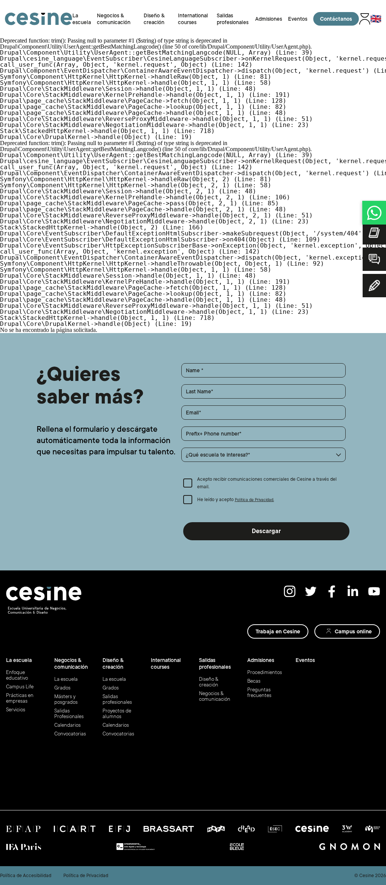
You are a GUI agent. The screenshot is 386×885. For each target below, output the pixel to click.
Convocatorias (70, 734)
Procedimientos (264, 672)
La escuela (66, 679)
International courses (166, 663)
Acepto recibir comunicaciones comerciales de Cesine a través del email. (267, 483)
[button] (263, 455)
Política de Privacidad (85, 875)
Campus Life (20, 686)
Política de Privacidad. (254, 500)
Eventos (297, 19)
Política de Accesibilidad (25, 875)
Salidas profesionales (117, 699)
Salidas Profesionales (69, 713)
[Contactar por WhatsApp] (374, 213)
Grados (62, 688)
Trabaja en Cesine (278, 631)
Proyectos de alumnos (117, 713)
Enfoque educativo (17, 675)
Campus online (353, 631)
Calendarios (67, 725)
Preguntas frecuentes (259, 692)
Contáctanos (336, 19)
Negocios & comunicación (214, 696)
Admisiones (268, 19)
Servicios (15, 709)
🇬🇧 (375, 18)
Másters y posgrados (66, 699)
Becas (253, 681)
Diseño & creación (208, 682)
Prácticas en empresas (20, 698)
